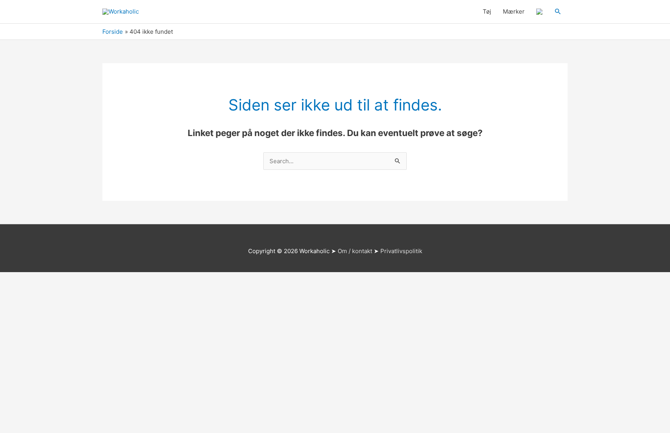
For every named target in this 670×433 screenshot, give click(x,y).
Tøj (487, 11)
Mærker (514, 11)
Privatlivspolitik (401, 251)
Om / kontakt (355, 251)
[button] (558, 12)
